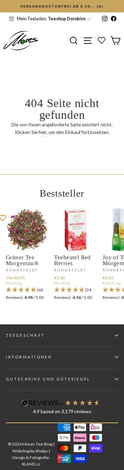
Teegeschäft (25, 335)
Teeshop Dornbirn (66, 18)
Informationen (29, 357)
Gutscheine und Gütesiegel (48, 379)
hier (42, 132)
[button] (27, 294)
